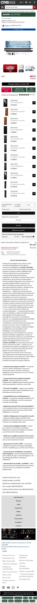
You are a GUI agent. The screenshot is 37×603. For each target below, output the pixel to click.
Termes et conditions (9, 564)
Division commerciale (26, 571)
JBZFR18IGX (14, 191)
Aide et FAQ (6, 575)
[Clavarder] (26, 2)
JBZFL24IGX (14, 146)
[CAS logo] (9, 2)
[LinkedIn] (3, 588)
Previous (3, 68)
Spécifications (18, 497)
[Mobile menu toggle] (2, 7)
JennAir (27, 11)
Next (34, 68)
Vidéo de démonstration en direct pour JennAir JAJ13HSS (16, 544)
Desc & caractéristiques (18, 260)
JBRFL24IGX (14, 164)
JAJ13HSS (32, 11)
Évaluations (18, 508)
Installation (18, 522)
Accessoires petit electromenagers (17, 11)
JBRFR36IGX (14, 100)
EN (30, 2)
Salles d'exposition (31, 89)
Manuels (18, 501)
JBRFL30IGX (14, 127)
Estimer (18, 225)
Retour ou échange (26, 560)
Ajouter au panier (6, 89)
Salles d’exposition (8, 561)
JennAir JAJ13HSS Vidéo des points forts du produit (15, 548)
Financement (18, 519)
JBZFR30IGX (14, 118)
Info (18, 213)
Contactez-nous (8, 558)
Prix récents (33, 78)
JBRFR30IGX (14, 137)
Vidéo (18, 504)
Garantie (18, 515)
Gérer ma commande (9, 572)
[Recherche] (34, 7)
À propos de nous (8, 555)
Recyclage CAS (24, 579)
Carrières (22, 563)
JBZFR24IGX (14, 155)
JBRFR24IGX (14, 173)
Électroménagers (5, 11)
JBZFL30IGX (14, 109)
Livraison (18, 526)
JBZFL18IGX (14, 182)
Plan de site (6, 577)
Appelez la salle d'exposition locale (19, 89)
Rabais (18, 511)
